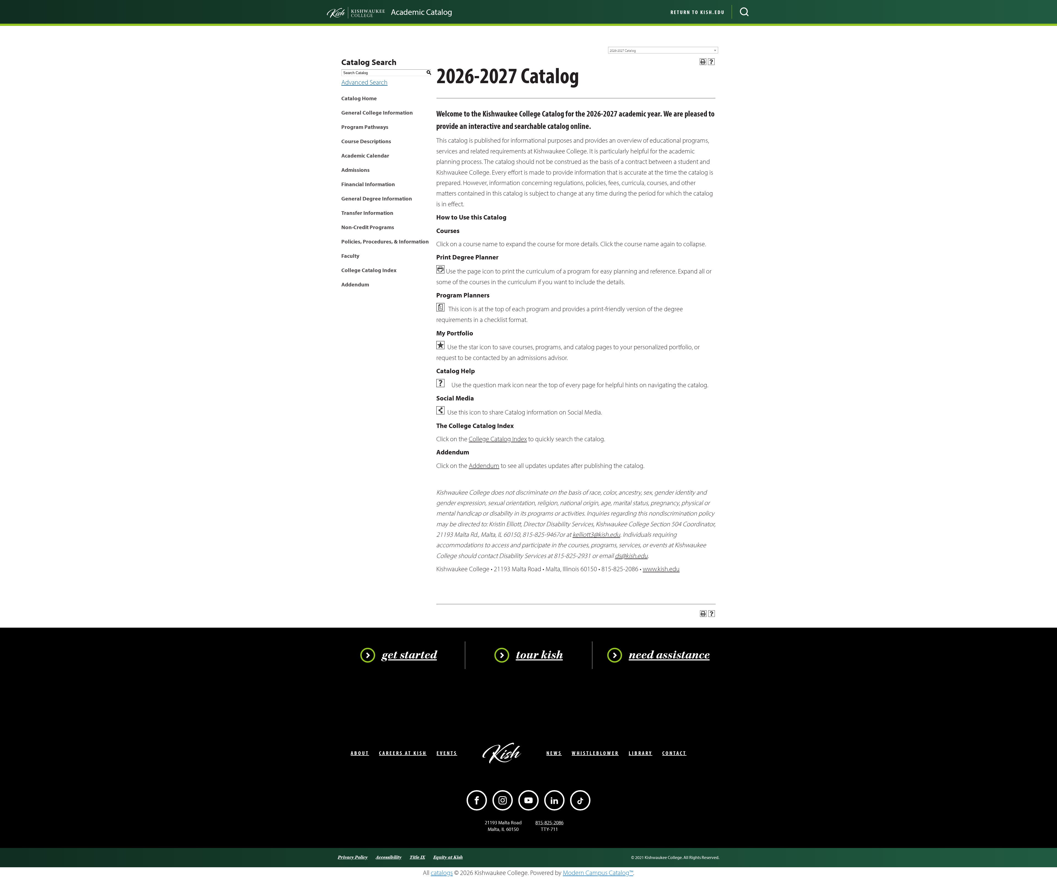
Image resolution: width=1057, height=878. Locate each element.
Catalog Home (359, 98)
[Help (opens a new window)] (711, 61)
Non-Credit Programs (367, 227)
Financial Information (368, 184)
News (554, 753)
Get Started (409, 655)
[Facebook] (477, 800)
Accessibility (388, 857)
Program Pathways (364, 126)
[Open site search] (744, 11)
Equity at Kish (448, 857)
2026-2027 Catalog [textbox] (623, 50)
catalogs (442, 872)
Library (640, 753)
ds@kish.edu (631, 555)
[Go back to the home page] (346, 11)
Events (447, 753)
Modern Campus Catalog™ (598, 872)
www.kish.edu (661, 569)
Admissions (355, 169)
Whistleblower (595, 753)
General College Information (377, 112)
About (360, 753)
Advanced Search (364, 82)
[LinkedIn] (554, 800)
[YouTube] (528, 800)
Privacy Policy (352, 857)
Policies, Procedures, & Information (385, 241)
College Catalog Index (368, 270)
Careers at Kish (403, 753)
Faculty (350, 255)
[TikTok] (580, 800)
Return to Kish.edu (698, 12)
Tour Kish (539, 655)
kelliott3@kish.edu (596, 534)
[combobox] (663, 50)
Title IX (417, 857)
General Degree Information (376, 198)
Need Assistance (669, 655)
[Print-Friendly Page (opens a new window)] (703, 61)
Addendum (355, 284)
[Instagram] (502, 800)
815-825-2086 (549, 822)
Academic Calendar (365, 155)
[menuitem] (697, 11)
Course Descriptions (366, 141)
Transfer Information (367, 212)
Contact (674, 753)
